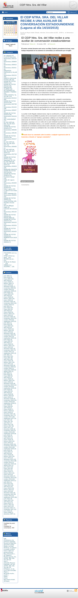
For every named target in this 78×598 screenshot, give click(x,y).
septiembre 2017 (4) (10, 418)
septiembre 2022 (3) (10, 338)
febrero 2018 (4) (9, 411)
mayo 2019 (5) (8, 391)
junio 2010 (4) (8, 511)
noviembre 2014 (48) (10, 461)
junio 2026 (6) (8, 277)
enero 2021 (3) (8, 364)
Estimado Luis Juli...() (10, 566)
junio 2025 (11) (8, 292)
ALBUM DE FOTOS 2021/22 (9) (10, 215)
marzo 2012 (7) (8, 503)
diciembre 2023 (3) (9, 317)
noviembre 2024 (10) (10, 303)
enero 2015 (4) (8, 458)
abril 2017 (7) (8, 423)
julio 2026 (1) (8, 276)
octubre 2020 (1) (9, 368)
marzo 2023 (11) (9, 329)
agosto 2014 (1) (8, 465)
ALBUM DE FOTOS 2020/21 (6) (10, 198)
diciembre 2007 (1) (9, 514)
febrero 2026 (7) (9, 283)
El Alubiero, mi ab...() (10, 570)
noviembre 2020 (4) (10, 367)
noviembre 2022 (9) (10, 335)
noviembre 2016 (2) (10, 430)
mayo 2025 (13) (8, 294)
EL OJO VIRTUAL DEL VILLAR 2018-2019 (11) (9, 163)
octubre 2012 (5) (9, 495)
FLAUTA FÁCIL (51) (10, 57)
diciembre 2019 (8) (9, 383)
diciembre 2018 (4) (9, 398)
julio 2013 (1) (8, 482)
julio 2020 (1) (8, 373)
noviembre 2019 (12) (10, 385)
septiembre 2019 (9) (10, 388)
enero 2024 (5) (8, 315)
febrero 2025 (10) (9, 298)
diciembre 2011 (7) (9, 508)
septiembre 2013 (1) (10, 480)
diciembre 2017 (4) (9, 414)
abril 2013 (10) (8, 486)
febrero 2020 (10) (9, 380)
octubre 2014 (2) (9, 462)
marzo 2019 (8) (8, 394)
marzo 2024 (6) (8, 312)
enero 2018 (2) (8, 412)
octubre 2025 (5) (9, 289)
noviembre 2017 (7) (10, 415)
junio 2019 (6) (8, 389)
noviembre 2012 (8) (10, 494)
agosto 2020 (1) (8, 371)
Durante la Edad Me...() (10, 547)
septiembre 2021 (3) (10, 353)
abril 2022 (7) (8, 342)
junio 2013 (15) (8, 483)
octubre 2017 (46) (9, 417)
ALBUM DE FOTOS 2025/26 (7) (10, 241)
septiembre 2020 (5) (10, 370)
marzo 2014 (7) (8, 471)
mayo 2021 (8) (8, 357)
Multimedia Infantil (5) (10, 169)
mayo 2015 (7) (8, 452)
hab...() (9, 540)
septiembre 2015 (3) (10, 448)
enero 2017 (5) (8, 427)
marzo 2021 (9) (8, 361)
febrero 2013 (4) (9, 489)
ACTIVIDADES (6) (9, 90)
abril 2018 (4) (8, 408)
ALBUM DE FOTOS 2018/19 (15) (10, 174)
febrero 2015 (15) (9, 456)
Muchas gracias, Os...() (10, 558)
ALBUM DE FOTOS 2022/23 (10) (10, 220)
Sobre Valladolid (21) (10, 193)
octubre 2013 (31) (9, 479)
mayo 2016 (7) (8, 436)
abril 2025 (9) (8, 295)
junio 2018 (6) (8, 404)
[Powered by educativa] (4, 590)
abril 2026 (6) (8, 280)
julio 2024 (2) (8, 306)
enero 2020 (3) (8, 382)
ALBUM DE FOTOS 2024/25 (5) (10, 235)
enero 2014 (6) (8, 474)
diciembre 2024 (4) (9, 301)
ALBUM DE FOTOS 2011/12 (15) (10, 85)
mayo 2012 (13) (8, 500)
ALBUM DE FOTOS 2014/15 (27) (10, 127)
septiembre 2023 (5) (10, 321)
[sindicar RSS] (76, 590)
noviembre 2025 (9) (10, 288)
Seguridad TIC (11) (9, 160)
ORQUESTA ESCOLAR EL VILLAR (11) (10, 72)
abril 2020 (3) (8, 377)
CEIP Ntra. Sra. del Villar (33, 5)
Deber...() (6, 577)
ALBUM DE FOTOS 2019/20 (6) (10, 186)
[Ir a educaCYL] (39, 593)
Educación (52, 44)
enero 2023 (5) (8, 332)
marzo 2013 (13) (9, 488)
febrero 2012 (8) (9, 505)
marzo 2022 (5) (8, 344)
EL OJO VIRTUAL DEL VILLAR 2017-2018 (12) (9, 151)
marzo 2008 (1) (8, 512)
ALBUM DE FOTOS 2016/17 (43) (10, 157)
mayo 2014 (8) (8, 468)
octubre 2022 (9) (9, 336)
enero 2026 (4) (8, 285)
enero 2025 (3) (8, 300)
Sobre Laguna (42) (9, 189)
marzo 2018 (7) (8, 409)
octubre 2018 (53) (9, 401)
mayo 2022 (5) (8, 341)
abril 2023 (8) (8, 327)
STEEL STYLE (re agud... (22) (9, 256)
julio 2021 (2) (8, 354)
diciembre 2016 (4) (9, 429)
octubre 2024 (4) (9, 304)
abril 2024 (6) (8, 310)
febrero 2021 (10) (9, 362)
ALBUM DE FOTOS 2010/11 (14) (10, 82)
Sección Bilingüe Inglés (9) (9, 206)
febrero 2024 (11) (9, 313)
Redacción (32, 44)
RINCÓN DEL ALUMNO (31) (8, 88)
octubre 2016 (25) (9, 432)
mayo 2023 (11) (8, 326)
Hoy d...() (9, 562)
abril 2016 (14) (8, 438)
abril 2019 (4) (8, 392)
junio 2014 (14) (8, 467)
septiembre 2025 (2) (10, 291)
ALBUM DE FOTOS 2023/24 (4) (10, 229)
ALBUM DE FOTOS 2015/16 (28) (10, 136)
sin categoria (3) (9, 55)
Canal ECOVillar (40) (10, 201)
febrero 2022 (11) (9, 345)
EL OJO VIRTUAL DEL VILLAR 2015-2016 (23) (9, 124)
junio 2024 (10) (8, 307)
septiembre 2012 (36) (10, 497)
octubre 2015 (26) (9, 447)
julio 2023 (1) (8, 323)
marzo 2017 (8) (8, 424)
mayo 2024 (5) (8, 309)
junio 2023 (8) (8, 324)
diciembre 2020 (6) (9, 365)
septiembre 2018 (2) (10, 403)
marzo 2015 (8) (8, 455)
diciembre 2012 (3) (9, 492)
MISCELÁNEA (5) (9, 218)
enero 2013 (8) (8, 491)
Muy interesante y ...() (10, 554)
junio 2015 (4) (8, 450)
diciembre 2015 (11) (10, 444)
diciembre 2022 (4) (9, 333)
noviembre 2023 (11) (10, 318)
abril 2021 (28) (8, 359)
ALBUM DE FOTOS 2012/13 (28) (10, 101)
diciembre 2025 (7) (9, 286)
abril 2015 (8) (8, 453)
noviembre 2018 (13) (10, 400)
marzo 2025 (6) (8, 297)
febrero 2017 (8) (9, 426)
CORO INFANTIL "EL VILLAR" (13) (10, 95)
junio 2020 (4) (8, 374)
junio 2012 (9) (8, 499)
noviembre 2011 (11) (10, 509)
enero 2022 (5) (8, 347)
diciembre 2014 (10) (10, 459)
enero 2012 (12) (9, 506)
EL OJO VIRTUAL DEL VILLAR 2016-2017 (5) (9, 143)
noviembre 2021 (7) (10, 350)
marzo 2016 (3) (8, 439)
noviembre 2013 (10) (10, 477)
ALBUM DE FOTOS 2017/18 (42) (10, 171)
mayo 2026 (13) (8, 279)
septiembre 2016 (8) (10, 433)
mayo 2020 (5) (8, 376)
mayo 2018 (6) (8, 406)
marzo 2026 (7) (8, 282)
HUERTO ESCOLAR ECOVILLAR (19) (10, 79)
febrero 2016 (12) (9, 441)
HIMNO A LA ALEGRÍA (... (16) (9, 265)
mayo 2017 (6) (8, 421)
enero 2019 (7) (8, 397)
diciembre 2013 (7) (9, 476)
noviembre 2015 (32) (10, 445)
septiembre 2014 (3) (10, 464)
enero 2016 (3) (8, 442)
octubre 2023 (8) (9, 320)
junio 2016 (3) (8, 435)
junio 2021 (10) (8, 356)
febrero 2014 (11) (9, 473)
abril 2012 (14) (8, 502)
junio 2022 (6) (8, 339)
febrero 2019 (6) (9, 395)
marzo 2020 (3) (8, 379)
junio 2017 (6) (8, 420)
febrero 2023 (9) (9, 330)
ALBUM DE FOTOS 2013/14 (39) (10, 113)
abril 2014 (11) (8, 470)
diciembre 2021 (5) (9, 348)
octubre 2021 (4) (9, 351)
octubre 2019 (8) (9, 386)
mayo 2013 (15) (8, 485)
